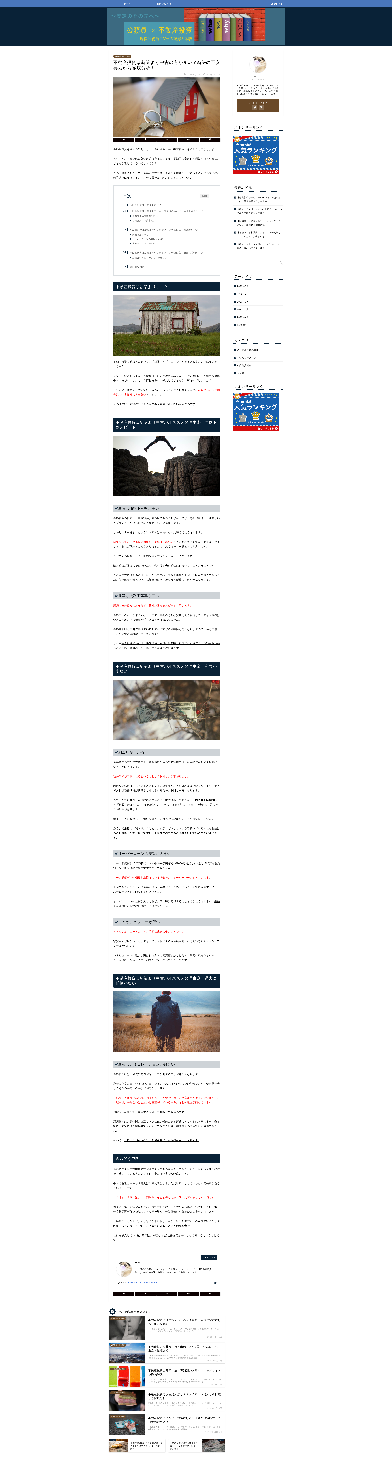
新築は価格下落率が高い (145, 216)
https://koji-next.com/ (142, 1282)
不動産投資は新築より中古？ (146, 205)
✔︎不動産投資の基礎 (122, 56)
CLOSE (204, 196)
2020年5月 (243, 309)
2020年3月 (243, 325)
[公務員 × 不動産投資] (196, 44)
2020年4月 (243, 317)
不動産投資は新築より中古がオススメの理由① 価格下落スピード (166, 211)
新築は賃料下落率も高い (145, 220)
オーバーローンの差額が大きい (148, 239)
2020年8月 (243, 286)
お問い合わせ (164, 3)
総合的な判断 (137, 266)
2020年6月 (243, 301)
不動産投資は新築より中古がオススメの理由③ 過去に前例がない (166, 252)
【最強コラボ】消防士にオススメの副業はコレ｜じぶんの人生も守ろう (259, 234)
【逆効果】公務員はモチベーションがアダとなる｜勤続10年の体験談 (259, 223)
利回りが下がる (140, 235)
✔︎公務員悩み (244, 365)
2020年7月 (243, 294)
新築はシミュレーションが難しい (149, 257)
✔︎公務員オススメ (246, 357)
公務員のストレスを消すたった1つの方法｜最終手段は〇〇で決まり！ (259, 246)
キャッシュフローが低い (145, 243)
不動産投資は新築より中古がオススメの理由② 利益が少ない (164, 229)
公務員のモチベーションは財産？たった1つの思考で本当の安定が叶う (259, 211)
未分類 (240, 373)
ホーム (127, 3)
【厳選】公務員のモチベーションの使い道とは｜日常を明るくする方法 (259, 199)
